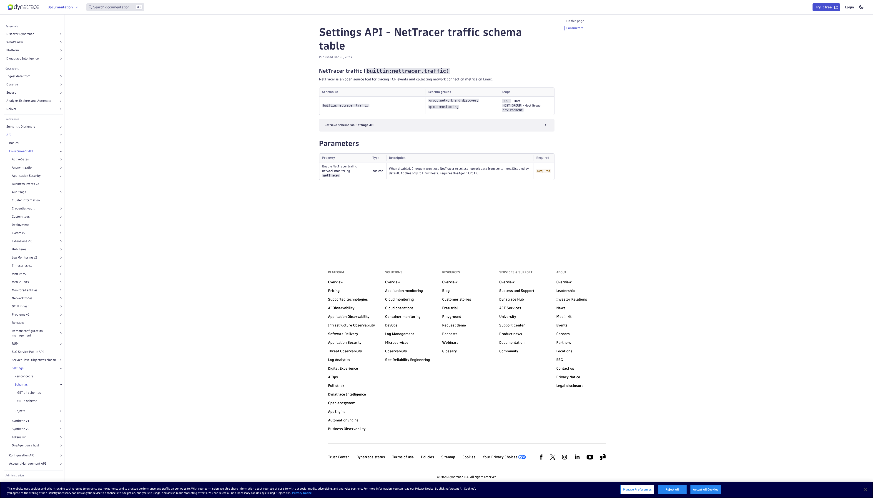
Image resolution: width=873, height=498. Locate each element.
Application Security (26, 175)
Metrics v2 (19, 273)
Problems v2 (21, 314)
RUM (15, 343)
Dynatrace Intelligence (22, 58)
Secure (11, 92)
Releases (18, 322)
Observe (12, 84)
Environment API (21, 151)
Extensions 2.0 (22, 241)
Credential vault (23, 208)
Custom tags (21, 216)
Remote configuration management (27, 333)
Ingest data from (18, 76)
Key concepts (24, 376)
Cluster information (26, 200)
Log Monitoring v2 (24, 257)
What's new (14, 42)
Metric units (20, 282)
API (8, 134)
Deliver (11, 108)
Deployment (20, 224)
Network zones (22, 298)
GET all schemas (29, 392)
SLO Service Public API (28, 351)
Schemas (21, 384)
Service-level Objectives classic (34, 360)
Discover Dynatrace (20, 33)
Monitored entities (25, 290)
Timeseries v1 (22, 265)
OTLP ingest (20, 306)
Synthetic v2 (20, 429)
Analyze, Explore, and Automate (28, 100)
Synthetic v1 (20, 420)
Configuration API (21, 455)
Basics (14, 143)
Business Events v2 (25, 183)
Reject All (672, 489)
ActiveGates (20, 159)
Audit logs (19, 192)
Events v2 (18, 233)
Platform (12, 50)
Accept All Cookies (705, 489)
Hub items (19, 249)
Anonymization (22, 167)
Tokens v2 (19, 437)
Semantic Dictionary (20, 126)
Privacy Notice (302, 493)
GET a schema (27, 400)
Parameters (574, 28)
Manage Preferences (637, 489)
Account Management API (27, 463)
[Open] (61, 34)
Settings (18, 368)
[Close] (61, 135)
